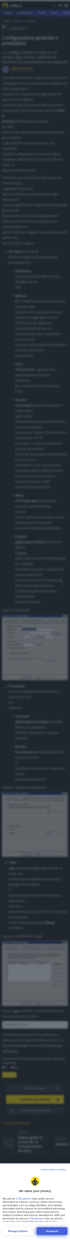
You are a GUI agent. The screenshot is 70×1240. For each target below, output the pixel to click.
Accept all (52, 1231)
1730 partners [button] (23, 1198)
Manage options (18, 1231)
